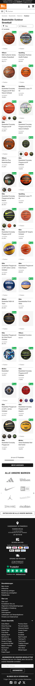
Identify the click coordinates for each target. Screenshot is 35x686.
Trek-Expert (21, 641)
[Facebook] (11, 683)
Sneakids (21, 635)
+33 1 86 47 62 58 (17, 534)
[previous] (1, 493)
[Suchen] (6, 11)
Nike (3, 86)
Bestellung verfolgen (8, 591)
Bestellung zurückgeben (17, 563)
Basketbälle (12, 16)
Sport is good (22, 637)
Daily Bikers (5, 624)
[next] (33, 493)
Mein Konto (5, 586)
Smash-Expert (22, 630)
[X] (24, 683)
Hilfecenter (4, 588)
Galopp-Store (5, 635)
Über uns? (4, 601)
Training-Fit (21, 639)
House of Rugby (6, 641)
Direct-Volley (5, 628)
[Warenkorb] (33, 6)
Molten (4, 369)
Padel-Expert (5, 652)
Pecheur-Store (22, 624)
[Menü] (2, 11)
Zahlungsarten (6, 612)
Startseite (4, 16)
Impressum (4, 610)
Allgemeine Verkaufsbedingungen (12, 606)
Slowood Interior (23, 628)
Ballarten (19, 16)
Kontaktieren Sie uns (17, 529)
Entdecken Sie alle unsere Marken (17, 513)
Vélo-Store (21, 648)
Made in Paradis (6, 645)
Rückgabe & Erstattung (8, 608)
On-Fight (4, 650)
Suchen (10, 11)
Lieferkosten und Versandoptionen (12, 615)
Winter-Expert (22, 650)
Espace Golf (5, 630)
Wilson (4, 53)
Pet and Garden (23, 626)
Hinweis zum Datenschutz (9, 617)
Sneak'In (21, 632)
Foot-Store (4, 632)
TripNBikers (22, 645)
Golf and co (5, 637)
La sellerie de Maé (7, 643)
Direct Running (6, 626)
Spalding (22, 53)
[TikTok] (19, 683)
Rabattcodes (5, 595)
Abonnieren (17, 670)
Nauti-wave (5, 648)
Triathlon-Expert (23, 643)
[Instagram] (15, 683)
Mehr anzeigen (17, 465)
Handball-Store (6, 639)
